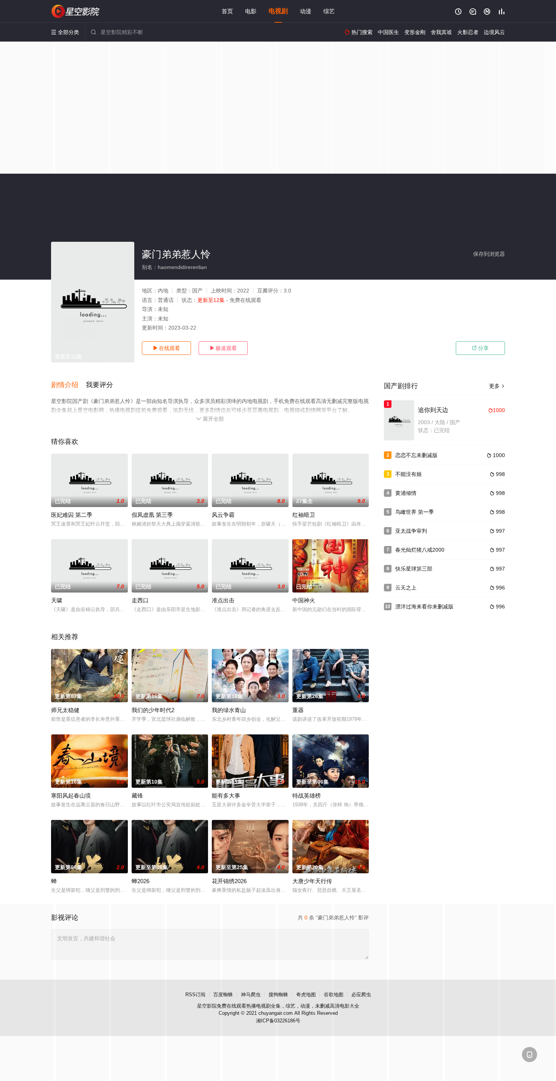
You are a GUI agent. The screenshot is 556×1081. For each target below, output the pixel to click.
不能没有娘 (408, 474)
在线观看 (166, 348)
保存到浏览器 (489, 254)
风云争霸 (223, 515)
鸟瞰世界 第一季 (414, 512)
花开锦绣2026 (229, 881)
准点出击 (223, 600)
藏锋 (137, 795)
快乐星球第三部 (413, 569)
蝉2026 (140, 881)
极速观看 (223, 348)
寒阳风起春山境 (71, 795)
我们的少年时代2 (153, 710)
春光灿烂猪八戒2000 (419, 550)
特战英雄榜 (306, 795)
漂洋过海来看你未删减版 (424, 606)
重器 (298, 710)
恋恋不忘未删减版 (416, 455)
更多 (497, 386)
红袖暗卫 (303, 515)
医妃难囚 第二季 (71, 515)
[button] (68, 385)
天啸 (56, 600)
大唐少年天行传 (312, 881)
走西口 (140, 600)
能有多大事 (226, 795)
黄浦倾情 (405, 493)
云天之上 (405, 588)
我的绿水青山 (229, 710)
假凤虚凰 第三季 (152, 515)
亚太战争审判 (411, 531)
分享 (480, 348)
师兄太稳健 (65, 710)
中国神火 (303, 600)
